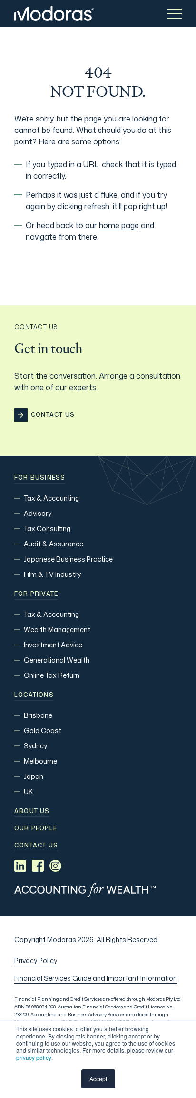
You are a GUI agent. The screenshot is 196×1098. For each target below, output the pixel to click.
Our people (35, 828)
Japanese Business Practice (68, 559)
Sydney (35, 745)
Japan (33, 776)
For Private (36, 594)
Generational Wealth (56, 660)
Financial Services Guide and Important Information (95, 978)
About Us (32, 811)
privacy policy (33, 1057)
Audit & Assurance (53, 543)
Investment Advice (53, 644)
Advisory (37, 513)
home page (119, 225)
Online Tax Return (51, 675)
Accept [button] (98, 1079)
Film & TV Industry (52, 574)
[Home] (54, 13)
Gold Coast (42, 730)
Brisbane (38, 715)
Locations (34, 695)
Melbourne (40, 761)
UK (28, 791)
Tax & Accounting (51, 498)
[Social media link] (20, 866)
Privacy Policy (35, 960)
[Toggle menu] (174, 13)
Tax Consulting (47, 528)
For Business (39, 478)
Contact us (36, 845)
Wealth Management (57, 629)
